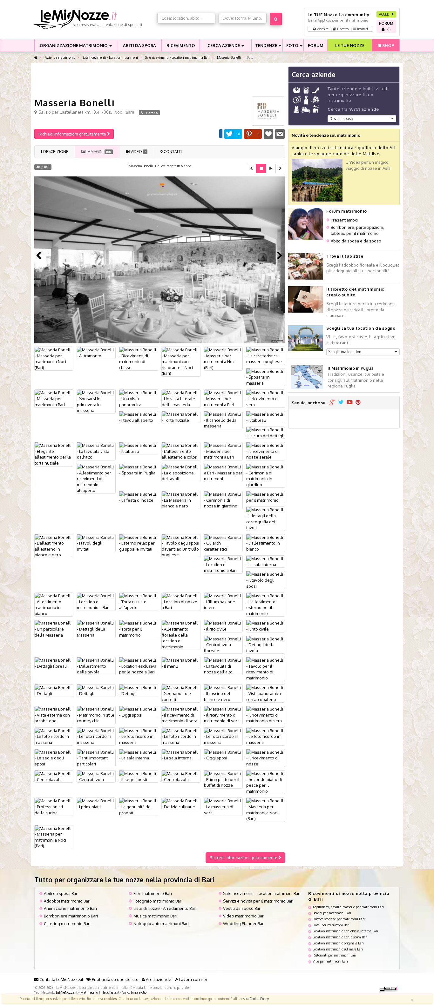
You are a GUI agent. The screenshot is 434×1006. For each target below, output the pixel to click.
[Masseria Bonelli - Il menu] (180, 663)
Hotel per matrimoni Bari (331, 925)
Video (138, 151)
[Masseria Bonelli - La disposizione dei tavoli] (180, 473)
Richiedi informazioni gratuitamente (72, 133)
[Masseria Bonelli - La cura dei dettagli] (265, 433)
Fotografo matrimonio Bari (157, 900)
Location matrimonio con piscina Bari (340, 937)
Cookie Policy (259, 998)
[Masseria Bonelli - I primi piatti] (96, 804)
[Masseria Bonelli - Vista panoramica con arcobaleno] (265, 693)
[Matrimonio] (94, 19)
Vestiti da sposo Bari (242, 908)
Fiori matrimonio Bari (152, 893)
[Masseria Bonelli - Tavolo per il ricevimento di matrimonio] (265, 669)
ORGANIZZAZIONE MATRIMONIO (74, 45)
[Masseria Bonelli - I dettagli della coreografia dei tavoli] (265, 518)
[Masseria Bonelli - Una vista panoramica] (138, 398)
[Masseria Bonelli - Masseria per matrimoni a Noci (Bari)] (53, 359)
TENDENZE (266, 45)
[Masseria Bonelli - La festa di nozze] (138, 497)
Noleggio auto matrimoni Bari (161, 923)
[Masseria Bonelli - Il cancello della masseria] (223, 420)
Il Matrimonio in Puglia (351, 368)
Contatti (172, 151)
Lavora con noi (192, 979)
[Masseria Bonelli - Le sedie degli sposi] (53, 758)
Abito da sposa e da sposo (356, 240)
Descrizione (55, 151)
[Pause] (261, 168)
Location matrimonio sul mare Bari (338, 949)
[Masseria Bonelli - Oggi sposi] (138, 712)
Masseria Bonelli (228, 57)
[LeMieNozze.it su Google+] (332, 402)
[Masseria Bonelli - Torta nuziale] (180, 417)
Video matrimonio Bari (244, 915)
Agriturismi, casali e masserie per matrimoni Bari (348, 907)
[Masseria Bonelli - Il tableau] (265, 417)
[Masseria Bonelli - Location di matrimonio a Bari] (223, 564)
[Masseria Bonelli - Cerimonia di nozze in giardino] (223, 500)
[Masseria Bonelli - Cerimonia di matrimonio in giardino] (265, 476)
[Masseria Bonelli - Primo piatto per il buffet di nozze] (223, 779)
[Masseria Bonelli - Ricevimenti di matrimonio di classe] (138, 359)
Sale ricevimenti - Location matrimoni (110, 57)
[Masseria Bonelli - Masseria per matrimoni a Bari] (53, 398)
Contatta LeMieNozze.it (60, 979)
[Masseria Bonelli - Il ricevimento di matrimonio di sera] (180, 715)
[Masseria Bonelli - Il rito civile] (223, 626)
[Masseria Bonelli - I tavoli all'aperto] (138, 417)
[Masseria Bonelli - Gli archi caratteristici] (223, 543)
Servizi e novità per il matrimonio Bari (258, 900)
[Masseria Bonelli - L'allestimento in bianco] (265, 543)
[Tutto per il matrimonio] (35, 57)
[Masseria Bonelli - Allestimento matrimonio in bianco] (53, 604)
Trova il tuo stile (344, 256)
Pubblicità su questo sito (115, 979)
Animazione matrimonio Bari (70, 908)
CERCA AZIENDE (224, 45)
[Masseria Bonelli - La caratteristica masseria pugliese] (265, 356)
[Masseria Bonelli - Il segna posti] (138, 776)
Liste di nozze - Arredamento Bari (164, 908)
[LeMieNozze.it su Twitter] (340, 402)
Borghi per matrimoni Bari (332, 913)
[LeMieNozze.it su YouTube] (349, 402)
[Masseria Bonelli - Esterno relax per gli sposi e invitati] (138, 543)
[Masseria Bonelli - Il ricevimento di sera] (265, 398)
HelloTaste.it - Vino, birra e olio (123, 992)
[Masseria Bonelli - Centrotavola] (53, 776)
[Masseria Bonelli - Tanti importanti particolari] (96, 758)
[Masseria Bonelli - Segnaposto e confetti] (180, 693)
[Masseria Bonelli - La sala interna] (265, 561)
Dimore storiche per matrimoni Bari (339, 919)
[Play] (271, 168)
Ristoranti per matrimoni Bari (334, 955)
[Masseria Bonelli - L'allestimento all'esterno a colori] (180, 451)
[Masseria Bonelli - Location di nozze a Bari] (180, 601)
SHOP (387, 45)
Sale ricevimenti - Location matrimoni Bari (262, 893)
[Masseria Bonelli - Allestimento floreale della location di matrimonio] (180, 635)
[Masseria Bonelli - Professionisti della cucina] (53, 807)
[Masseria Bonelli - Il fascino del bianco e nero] (223, 693)
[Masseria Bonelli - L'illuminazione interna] (223, 601)
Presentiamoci (344, 219)
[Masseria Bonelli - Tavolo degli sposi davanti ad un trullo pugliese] (180, 546)
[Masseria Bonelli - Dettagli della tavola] (265, 645)
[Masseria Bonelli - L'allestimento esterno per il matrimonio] (265, 604)
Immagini (98, 151)
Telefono (150, 112)
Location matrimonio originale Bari (338, 943)
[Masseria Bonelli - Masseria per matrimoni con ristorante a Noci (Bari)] (180, 362)
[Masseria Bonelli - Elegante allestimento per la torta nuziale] (53, 454)
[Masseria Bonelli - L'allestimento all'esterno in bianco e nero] (53, 546)
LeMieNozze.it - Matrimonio (77, 992)
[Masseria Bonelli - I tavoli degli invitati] (96, 543)
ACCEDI (385, 14)
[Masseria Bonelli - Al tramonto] (96, 353)
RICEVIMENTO (180, 45)
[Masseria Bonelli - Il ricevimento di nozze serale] (265, 451)
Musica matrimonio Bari (155, 915)
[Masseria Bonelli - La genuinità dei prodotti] (138, 807)
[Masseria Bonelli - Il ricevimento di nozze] (265, 758)
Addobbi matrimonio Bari (67, 900)
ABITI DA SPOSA (139, 45)
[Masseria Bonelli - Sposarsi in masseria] (265, 377)
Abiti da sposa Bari (61, 893)
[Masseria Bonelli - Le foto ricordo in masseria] (53, 736)
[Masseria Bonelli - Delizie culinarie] (180, 804)
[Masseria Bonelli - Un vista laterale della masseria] (180, 398)
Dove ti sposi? (341, 118)
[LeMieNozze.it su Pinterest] (358, 402)
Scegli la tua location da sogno (360, 328)
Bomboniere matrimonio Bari (71, 915)
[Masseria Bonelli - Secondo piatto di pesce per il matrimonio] (265, 782)
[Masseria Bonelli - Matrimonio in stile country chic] (96, 715)
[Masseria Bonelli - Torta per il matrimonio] (138, 629)
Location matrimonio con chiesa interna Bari (345, 931)
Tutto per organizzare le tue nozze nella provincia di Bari (124, 879)
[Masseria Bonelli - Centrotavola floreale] (223, 645)
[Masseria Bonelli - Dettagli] (53, 690)
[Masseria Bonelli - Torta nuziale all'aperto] (138, 601)
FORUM (315, 45)
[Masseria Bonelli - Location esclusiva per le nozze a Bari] (138, 666)
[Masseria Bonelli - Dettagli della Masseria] (96, 629)
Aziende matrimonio (59, 57)
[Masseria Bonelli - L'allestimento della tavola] (96, 666)
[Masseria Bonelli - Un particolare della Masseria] (53, 629)
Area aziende (158, 979)
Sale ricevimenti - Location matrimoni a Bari (177, 57)
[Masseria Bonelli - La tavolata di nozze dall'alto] (223, 666)
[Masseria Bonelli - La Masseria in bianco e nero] (180, 500)
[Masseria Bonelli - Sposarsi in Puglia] (138, 470)
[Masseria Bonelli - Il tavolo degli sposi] (265, 580)
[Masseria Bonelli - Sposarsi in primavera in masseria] (96, 401)
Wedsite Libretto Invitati (342, 29)
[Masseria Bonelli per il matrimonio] (265, 497)
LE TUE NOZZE (349, 45)
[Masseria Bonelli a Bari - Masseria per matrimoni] (223, 473)
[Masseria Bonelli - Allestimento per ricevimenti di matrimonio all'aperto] (96, 479)
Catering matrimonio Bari (67, 923)
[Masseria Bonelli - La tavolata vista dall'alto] (96, 451)
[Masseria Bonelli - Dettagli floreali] (53, 663)
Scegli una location (344, 351)
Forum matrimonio (346, 211)
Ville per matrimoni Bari (330, 961)
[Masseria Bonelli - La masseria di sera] (223, 807)
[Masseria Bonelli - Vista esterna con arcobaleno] (53, 715)
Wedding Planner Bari (244, 923)
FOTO (292, 45)
